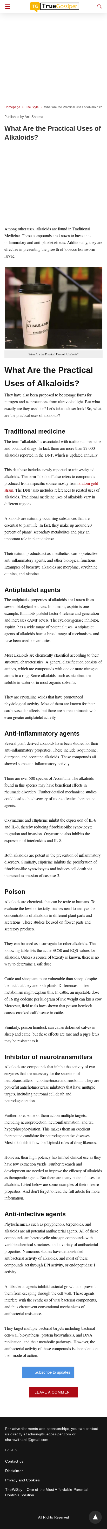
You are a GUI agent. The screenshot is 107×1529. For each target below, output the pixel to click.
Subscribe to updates (52, 1372)
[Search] (98, 6)
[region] (53, 184)
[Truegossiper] (54, 5)
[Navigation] (6, 6)
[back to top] (95, 1517)
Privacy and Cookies (22, 1480)
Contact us (14, 1461)
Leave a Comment (53, 1392)
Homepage (12, 107)
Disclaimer (14, 1471)
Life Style (32, 107)
